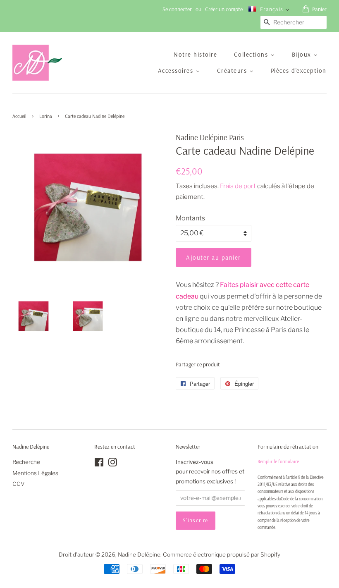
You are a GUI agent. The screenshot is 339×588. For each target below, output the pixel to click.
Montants (190, 218)
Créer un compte (224, 9)
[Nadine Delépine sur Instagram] (112, 464)
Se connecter (177, 9)
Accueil (19, 116)
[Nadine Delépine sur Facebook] (99, 464)
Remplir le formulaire (278, 461)
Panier (319, 9)
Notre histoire (195, 54)
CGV (18, 483)
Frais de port (238, 186)
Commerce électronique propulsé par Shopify (221, 554)
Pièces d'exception (299, 70)
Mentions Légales (35, 473)
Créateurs (233, 70)
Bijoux (303, 54)
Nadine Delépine (139, 554)
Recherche (26, 462)
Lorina (45, 116)
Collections (252, 54)
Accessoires (177, 70)
